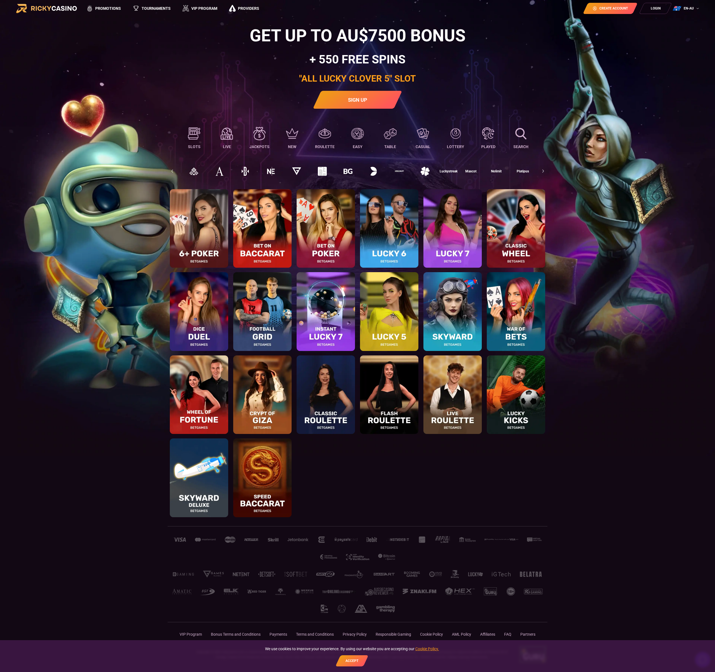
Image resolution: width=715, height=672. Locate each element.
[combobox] (686, 8)
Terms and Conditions (315, 634)
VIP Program (191, 634)
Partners (527, 634)
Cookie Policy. (427, 649)
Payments (278, 634)
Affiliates (487, 634)
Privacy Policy (355, 634)
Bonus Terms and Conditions (236, 634)
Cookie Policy (431, 634)
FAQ (507, 634)
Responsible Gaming (393, 634)
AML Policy (461, 634)
